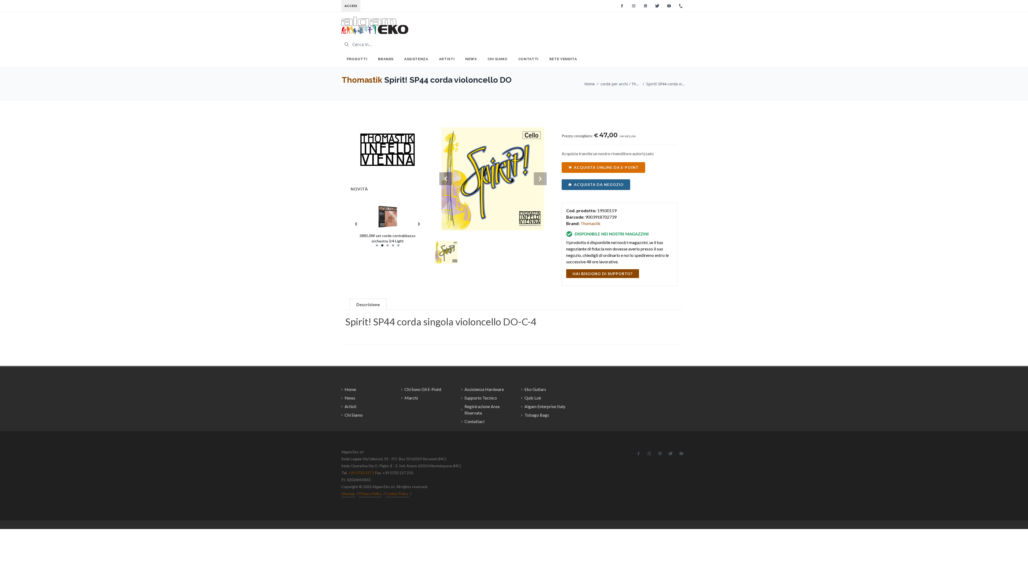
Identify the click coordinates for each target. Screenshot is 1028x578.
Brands (386, 59)
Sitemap (348, 493)
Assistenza (416, 59)
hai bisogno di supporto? (603, 273)
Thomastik (362, 80)
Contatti (528, 59)
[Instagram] (634, 6)
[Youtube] (669, 6)
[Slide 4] (393, 245)
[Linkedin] (645, 6)
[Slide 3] (388, 245)
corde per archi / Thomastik (620, 83)
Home (589, 83)
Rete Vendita (563, 59)
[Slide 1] (377, 245)
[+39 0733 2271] (681, 6)
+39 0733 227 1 (361, 472)
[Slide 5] (398, 245)
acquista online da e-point (606, 167)
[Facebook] (622, 6)
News (471, 59)
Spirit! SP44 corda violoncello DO (666, 83)
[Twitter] (657, 6)
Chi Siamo (497, 59)
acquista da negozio (599, 184)
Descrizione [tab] (368, 304)
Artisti (447, 59)
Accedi (351, 6)
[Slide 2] (382, 245)
